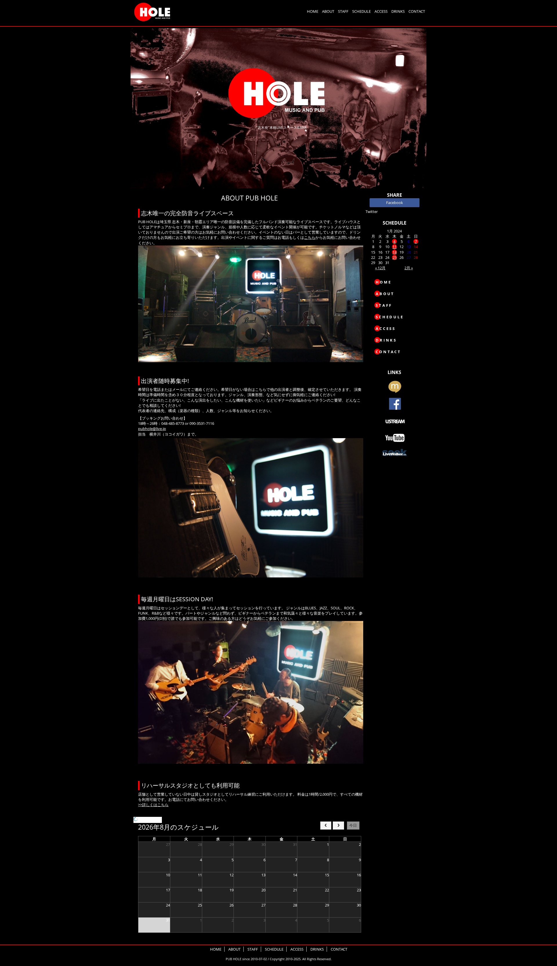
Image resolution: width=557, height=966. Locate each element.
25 (395, 257)
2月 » (408, 267)
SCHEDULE (361, 11)
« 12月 (380, 267)
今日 (353, 825)
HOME (312, 11)
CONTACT (416, 11)
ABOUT (328, 11)
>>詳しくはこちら (153, 804)
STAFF (343, 11)
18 (395, 252)
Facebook (394, 202)
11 (395, 246)
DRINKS (398, 11)
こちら (309, 237)
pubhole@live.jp (152, 428)
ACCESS (381, 11)
